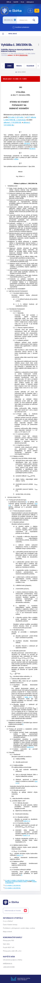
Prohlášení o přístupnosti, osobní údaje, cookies (19, 928)
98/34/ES (27, 143)
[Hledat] (34, 20)
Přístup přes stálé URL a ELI (12, 951)
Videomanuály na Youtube (13, 910)
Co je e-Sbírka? (8, 921)
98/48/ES (32, 149)
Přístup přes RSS (8, 940)
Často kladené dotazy (10, 925)
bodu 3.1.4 (26, 835)
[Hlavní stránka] (3, 33)
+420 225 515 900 (9, 967)
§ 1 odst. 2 (8, 880)
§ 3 (6, 885)
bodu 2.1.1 (28, 697)
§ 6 (6, 888)
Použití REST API (8, 947)
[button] (38, 44)
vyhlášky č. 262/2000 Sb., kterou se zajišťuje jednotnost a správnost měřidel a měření (20, 881)
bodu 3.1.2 (26, 821)
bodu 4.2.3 (30, 747)
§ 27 (28, 117)
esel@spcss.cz (7, 963)
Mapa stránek (7, 932)
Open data (6, 944)
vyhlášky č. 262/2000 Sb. (14, 885)
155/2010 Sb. (23, 55)
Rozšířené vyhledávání (22, 27)
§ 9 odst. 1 (21, 117)
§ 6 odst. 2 (12, 117)
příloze (16, 159)
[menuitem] (30, 11)
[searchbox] (24, 20)
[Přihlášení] (36, 11)
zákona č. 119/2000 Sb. (12, 122)
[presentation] (15, 673)
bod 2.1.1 (20, 855)
